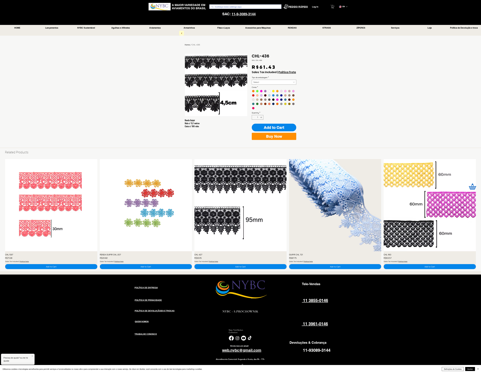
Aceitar (470, 369)
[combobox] (274, 82)
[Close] (477, 369)
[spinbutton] (257, 117)
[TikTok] (249, 338)
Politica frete (287, 72)
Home (187, 44)
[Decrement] (253, 117)
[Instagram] (237, 338)
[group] (240, 214)
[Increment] (261, 117)
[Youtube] (243, 338)
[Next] (181, 33)
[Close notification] (32, 356)
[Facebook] (231, 338)
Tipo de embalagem (260, 77)
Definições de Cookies (453, 369)
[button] (333, 6)
